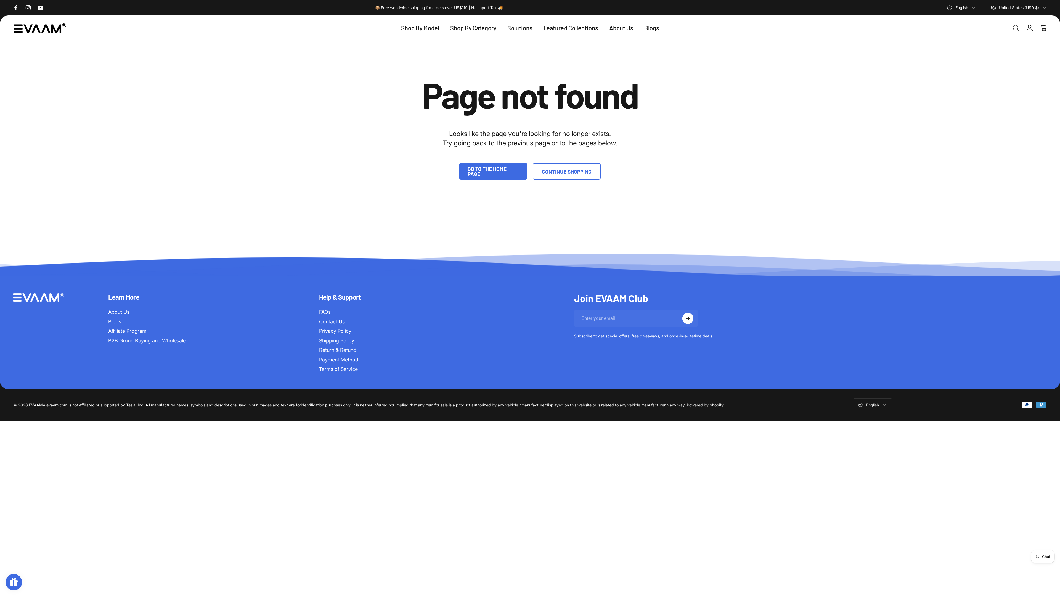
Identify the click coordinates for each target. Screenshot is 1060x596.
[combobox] (961, 7)
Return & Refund (337, 350)
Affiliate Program (127, 331)
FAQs (325, 312)
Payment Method (338, 360)
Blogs (114, 321)
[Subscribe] (687, 318)
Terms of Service (338, 369)
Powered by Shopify (705, 405)
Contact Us (332, 321)
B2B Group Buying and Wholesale (147, 341)
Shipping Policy (336, 341)
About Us (118, 312)
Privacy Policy (335, 331)
